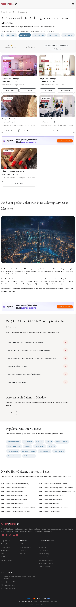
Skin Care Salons (6, 560)
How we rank (49, 31)
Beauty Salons (6, 544)
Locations (23, 550)
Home (3, 12)
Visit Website (28, 90)
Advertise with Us (45, 557)
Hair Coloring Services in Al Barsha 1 (14, 488)
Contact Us (42, 547)
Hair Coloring (12, 12)
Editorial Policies (44, 567)
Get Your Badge (44, 554)
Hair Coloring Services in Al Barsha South (16, 511)
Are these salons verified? (17, 366)
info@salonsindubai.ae (11, 582)
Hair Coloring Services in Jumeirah (51, 495)
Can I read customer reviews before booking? (24, 374)
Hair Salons (5, 550)
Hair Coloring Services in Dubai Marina (53, 484)
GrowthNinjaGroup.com (41, 604)
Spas (2, 554)
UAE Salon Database (46, 560)
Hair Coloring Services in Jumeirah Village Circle (18, 507)
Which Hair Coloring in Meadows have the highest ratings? (29, 350)
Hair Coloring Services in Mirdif (12, 503)
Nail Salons (5, 557)
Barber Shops (5, 547)
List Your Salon (44, 550)
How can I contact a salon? (18, 382)
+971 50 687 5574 (9, 585)
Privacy (35, 601)
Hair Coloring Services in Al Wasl (51, 499)
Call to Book (10, 90)
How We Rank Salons (46, 563)
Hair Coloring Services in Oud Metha (14, 499)
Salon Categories (25, 547)
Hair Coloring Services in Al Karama (14, 495)
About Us (42, 544)
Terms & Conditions (44, 601)
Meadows (23, 12)
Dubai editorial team (37, 31)
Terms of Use (53, 601)
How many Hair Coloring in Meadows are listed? (25, 342)
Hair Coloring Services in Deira (12, 492)
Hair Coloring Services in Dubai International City (57, 492)
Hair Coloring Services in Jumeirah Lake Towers (56, 488)
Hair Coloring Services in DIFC (50, 503)
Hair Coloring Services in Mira (49, 511)
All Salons (23, 544)
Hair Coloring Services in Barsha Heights (53, 507)
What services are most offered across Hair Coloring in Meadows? (32, 358)
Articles (22, 554)
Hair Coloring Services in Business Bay (15, 484)
